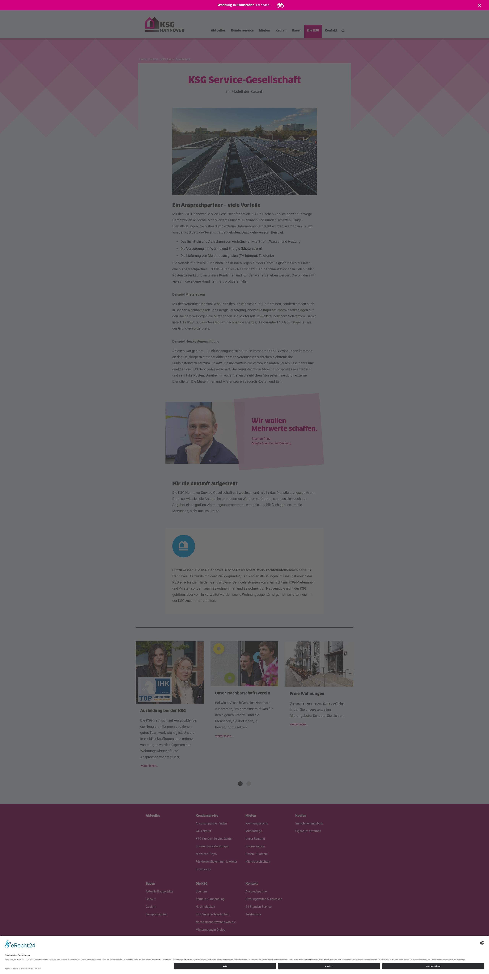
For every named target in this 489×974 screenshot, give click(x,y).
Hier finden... (263, 5)
